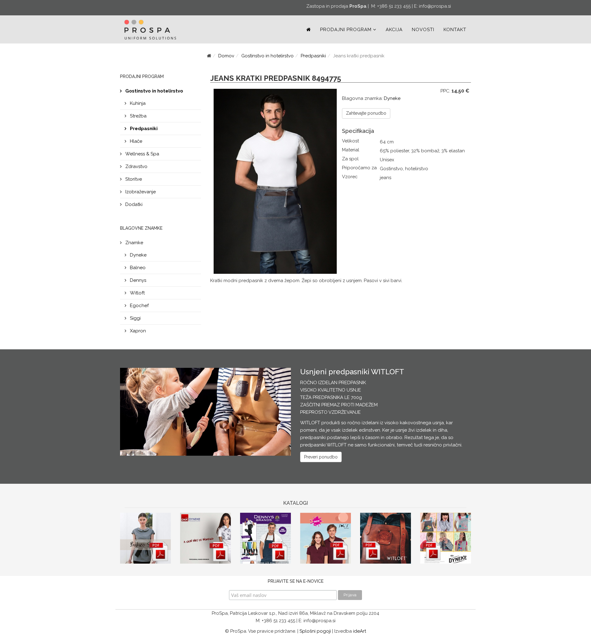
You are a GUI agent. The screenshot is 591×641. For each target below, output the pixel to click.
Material (350, 150)
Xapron (137, 331)
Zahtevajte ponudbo (366, 113)
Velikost (350, 141)
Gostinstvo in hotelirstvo (267, 56)
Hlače (135, 141)
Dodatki (133, 204)
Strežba (138, 116)
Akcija (394, 29)
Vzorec (350, 176)
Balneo (137, 267)
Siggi (135, 318)
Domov (226, 56)
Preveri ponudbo (321, 456)
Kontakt (455, 29)
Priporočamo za (359, 168)
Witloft (137, 293)
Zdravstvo (135, 166)
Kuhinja (137, 103)
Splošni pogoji (315, 631)
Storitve (133, 179)
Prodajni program (346, 29)
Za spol (350, 159)
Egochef (139, 305)
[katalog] (145, 538)
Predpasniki (313, 56)
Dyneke (138, 255)
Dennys (137, 280)
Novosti (423, 29)
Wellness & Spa (141, 154)
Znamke (133, 242)
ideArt (359, 631)
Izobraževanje (140, 192)
